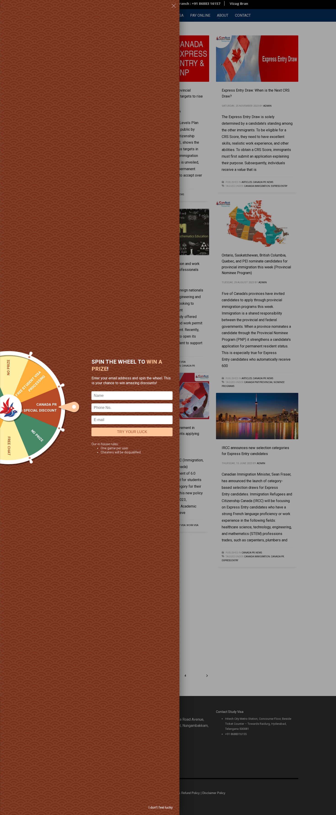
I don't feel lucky (160, 807)
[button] (173, 6)
